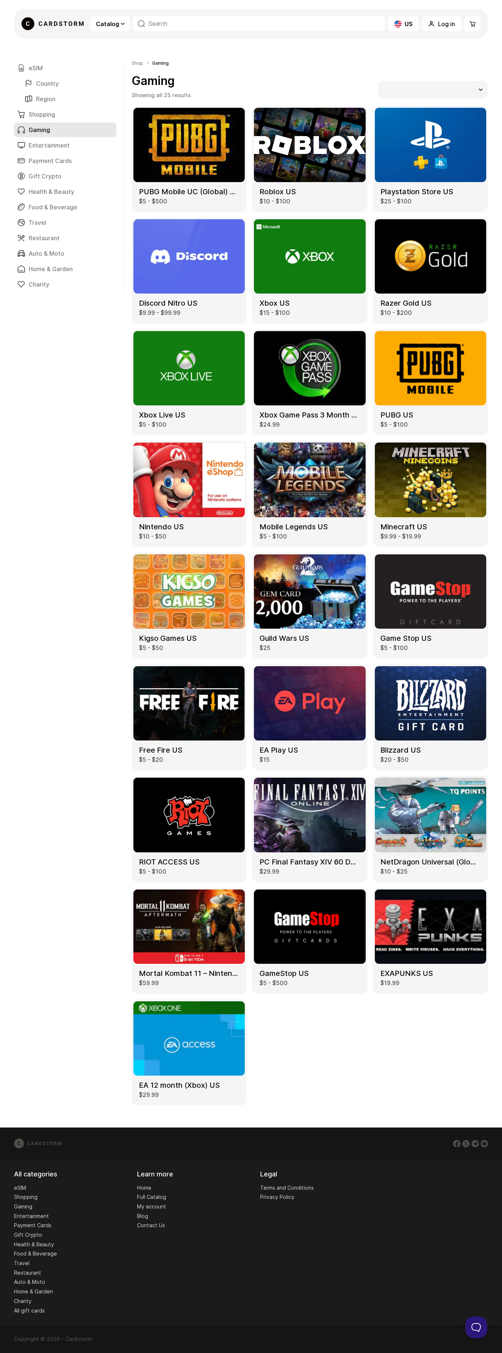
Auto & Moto (46, 253)
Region (45, 99)
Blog (142, 1216)
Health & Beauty (51, 191)
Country (47, 83)
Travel (37, 222)
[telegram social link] (475, 1143)
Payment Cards (50, 160)
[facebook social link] (456, 1143)
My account (151, 1206)
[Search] (141, 24)
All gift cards (29, 1310)
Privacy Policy (277, 1197)
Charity (39, 284)
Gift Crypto (45, 176)
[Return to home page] (52, 23)
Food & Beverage (53, 207)
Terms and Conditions (287, 1188)
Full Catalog (151, 1197)
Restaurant (44, 238)
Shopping (42, 114)
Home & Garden (51, 269)
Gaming (23, 1206)
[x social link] (466, 1143)
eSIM (36, 68)
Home (144, 1188)
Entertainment (49, 145)
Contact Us (151, 1225)
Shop (137, 63)
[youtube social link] (484, 1143)
